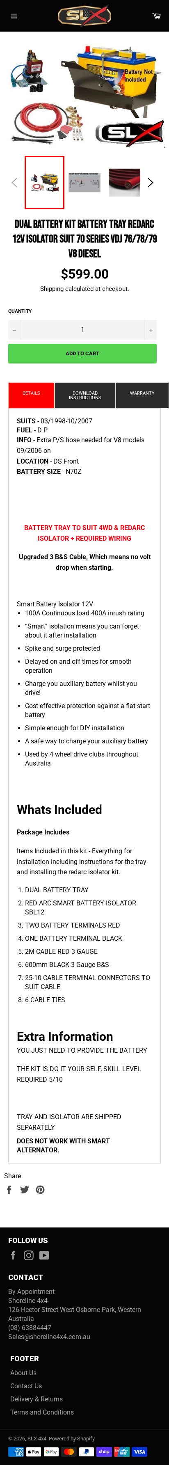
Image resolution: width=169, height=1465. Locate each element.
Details (31, 393)
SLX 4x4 (36, 1438)
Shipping (52, 289)
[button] (150, 182)
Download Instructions (85, 395)
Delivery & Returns (36, 1399)
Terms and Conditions (42, 1412)
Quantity (20, 311)
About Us (23, 1373)
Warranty (142, 393)
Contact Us (26, 1386)
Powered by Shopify (72, 1438)
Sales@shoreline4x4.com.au (49, 1337)
